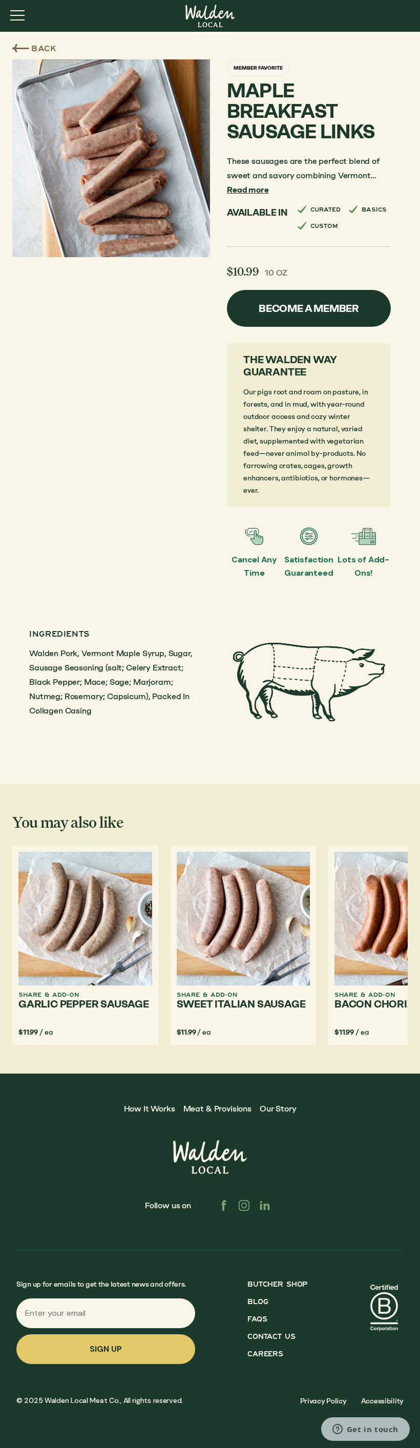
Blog (257, 1302)
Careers (265, 1354)
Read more (248, 190)
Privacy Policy (323, 1401)
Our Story (278, 1109)
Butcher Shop (277, 1284)
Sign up (106, 1349)
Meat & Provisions (217, 1109)
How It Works (149, 1109)
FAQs (257, 1319)
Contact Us (271, 1336)
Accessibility (382, 1401)
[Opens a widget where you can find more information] (365, 1430)
